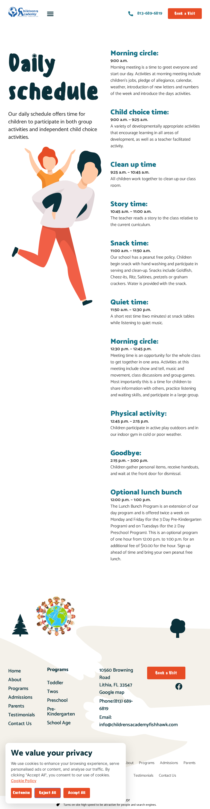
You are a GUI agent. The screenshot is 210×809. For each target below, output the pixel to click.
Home (14, 671)
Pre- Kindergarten (61, 711)
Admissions (20, 697)
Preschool (57, 700)
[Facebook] (179, 686)
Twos (52, 692)
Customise (21, 792)
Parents (16, 706)
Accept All (76, 792)
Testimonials (21, 715)
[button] (50, 13)
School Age (59, 723)
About (15, 680)
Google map (111, 692)
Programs (18, 688)
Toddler (55, 683)
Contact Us (20, 724)
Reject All (47, 792)
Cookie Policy (23, 780)
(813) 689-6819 (116, 705)
